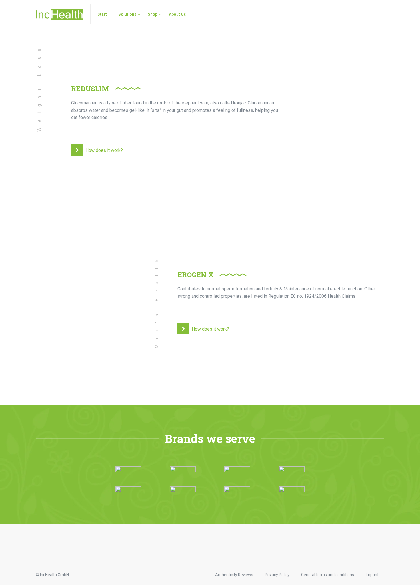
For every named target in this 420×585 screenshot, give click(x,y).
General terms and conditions (327, 574)
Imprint (372, 574)
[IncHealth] (59, 14)
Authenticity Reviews (234, 574)
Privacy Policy (277, 574)
